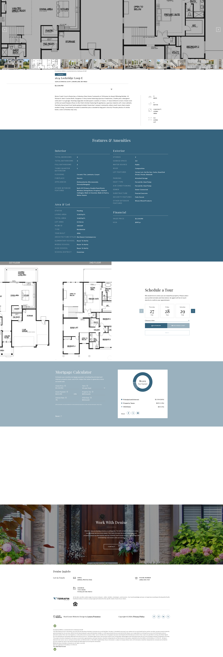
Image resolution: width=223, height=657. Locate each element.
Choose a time (150, 320)
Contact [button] (111, 546)
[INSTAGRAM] (158, 616)
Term (84, 386)
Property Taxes (129, 403)
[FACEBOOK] (154, 616)
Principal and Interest (131, 399)
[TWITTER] (168, 616)
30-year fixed (86, 388)
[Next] (193, 311)
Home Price (59, 386)
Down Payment (60, 392)
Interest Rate (59, 398)
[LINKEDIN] (163, 616)
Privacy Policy (139, 617)
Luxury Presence (94, 617)
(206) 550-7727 (144, 579)
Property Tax (86, 392)
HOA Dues (85, 398)
